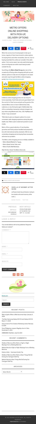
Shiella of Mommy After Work (22, 40)
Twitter (25, 200)
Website (5, 261)
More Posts (16, 200)
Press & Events (22, 1)
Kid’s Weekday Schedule (12, 213)
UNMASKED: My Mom (8, 333)
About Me (16, 5)
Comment (6, 230)
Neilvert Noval (6, 347)
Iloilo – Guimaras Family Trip (15, 352)
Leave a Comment (18, 42)
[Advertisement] (18, 393)
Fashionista (14, 421)
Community (6, 5)
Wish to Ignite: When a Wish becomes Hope (14, 314)
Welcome (6, 1)
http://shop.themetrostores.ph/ (15, 79)
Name (4, 246)
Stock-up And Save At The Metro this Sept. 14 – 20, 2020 (25, 211)
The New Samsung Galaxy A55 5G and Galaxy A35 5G (17, 319)
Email (5, 254)
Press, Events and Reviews (12, 180)
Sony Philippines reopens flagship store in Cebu (15, 328)
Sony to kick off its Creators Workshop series (15, 323)
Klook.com (5, 295)
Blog (13, 1)
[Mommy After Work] (18, 16)
